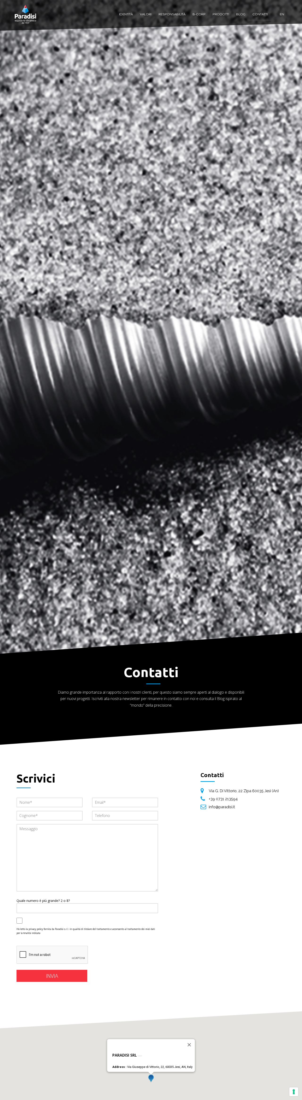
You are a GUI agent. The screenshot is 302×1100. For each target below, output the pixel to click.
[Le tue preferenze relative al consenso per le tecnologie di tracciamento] (293, 1091)
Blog (240, 14)
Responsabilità (172, 14)
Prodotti (221, 14)
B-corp (199, 14)
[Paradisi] (25, 9)
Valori (145, 14)
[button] (151, 1078)
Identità (126, 14)
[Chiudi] (189, 1044)
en (282, 14)
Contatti (260, 14)
